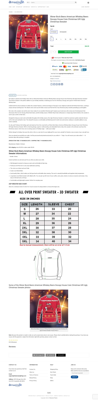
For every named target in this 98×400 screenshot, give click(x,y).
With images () (39, 355)
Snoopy (58, 81)
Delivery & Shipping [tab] (22, 95)
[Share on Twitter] (54, 84)
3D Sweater (18, 12)
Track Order (53, 375)
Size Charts (53, 372)
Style (51, 29)
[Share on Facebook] (51, 84)
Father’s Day (19, 6)
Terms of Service (33, 375)
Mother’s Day (26, 6)
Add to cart (68, 52)
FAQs (51, 378)
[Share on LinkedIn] (62, 84)
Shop (14, 6)
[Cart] (88, 2)
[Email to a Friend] (57, 84)
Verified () (51, 355)
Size (51, 36)
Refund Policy (32, 378)
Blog (48, 6)
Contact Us (34, 6)
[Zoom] (10, 51)
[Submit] (75, 2)
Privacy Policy (33, 380)
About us (31, 372)
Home (10, 6)
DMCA (51, 380)
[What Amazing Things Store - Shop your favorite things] (16, 2)
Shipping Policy (42, 6)
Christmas (55, 81)
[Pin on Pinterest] (59, 84)
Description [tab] (13, 95)
